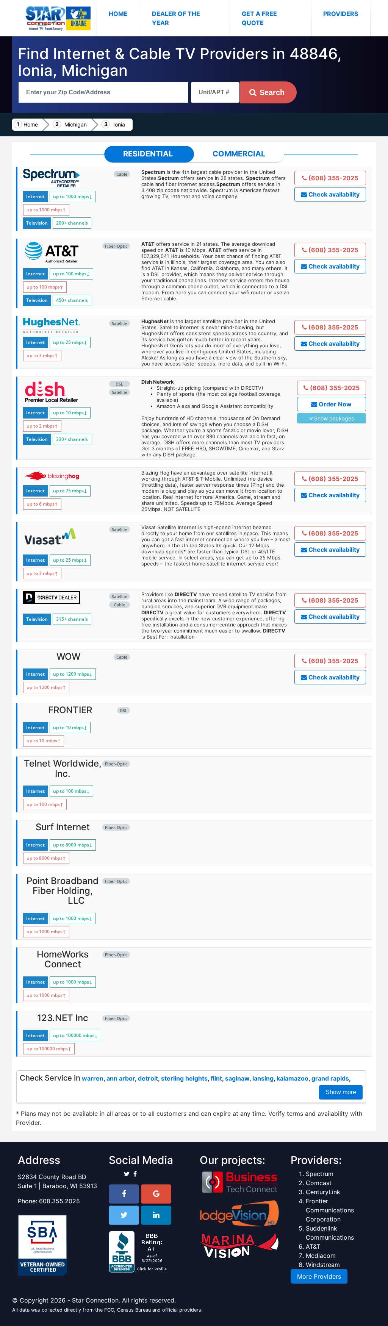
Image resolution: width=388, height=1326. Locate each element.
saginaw (237, 1078)
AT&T (313, 1246)
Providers (340, 13)
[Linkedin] (156, 1215)
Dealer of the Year (176, 18)
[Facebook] (124, 1194)
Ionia (119, 124)
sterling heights (184, 1078)
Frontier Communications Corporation (330, 1210)
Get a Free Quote (259, 18)
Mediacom (321, 1255)
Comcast (319, 1183)
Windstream (323, 1264)
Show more (340, 1092)
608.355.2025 (59, 1201)
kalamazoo (292, 1078)
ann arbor (120, 1078)
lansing (263, 1078)
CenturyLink (323, 1192)
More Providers (319, 1276)
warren (92, 1078)
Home (124, 13)
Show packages (333, 418)
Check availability (333, 194)
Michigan (75, 124)
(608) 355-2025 (332, 178)
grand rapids (330, 1078)
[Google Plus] (156, 1194)
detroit (148, 1078)
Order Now (334, 404)
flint (216, 1078)
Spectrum (319, 1174)
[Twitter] (124, 1215)
